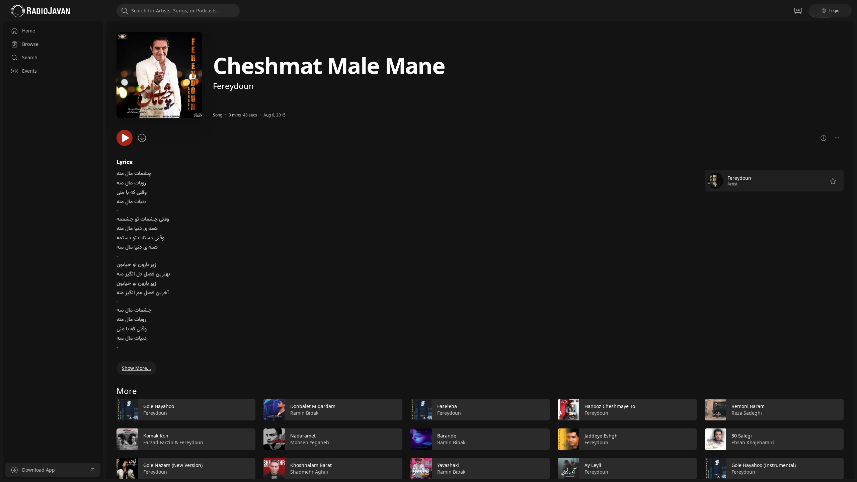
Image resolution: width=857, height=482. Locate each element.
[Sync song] (142, 138)
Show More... (136, 368)
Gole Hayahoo (158, 406)
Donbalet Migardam (312, 406)
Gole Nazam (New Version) (173, 465)
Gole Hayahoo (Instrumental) (763, 465)
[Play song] (124, 138)
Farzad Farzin (158, 442)
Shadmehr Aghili (309, 472)
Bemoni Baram (748, 406)
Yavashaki (448, 465)
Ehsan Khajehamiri (752, 442)
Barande (446, 435)
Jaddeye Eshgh (601, 435)
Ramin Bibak (304, 413)
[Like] (246, 410)
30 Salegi (741, 435)
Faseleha (447, 406)
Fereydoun (233, 85)
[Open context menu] (837, 138)
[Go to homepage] (40, 10)
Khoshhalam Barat (311, 465)
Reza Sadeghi (746, 413)
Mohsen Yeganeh (309, 442)
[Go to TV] (798, 10)
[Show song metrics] (823, 138)
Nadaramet (303, 435)
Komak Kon (155, 435)
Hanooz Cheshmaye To (610, 406)
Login (834, 10)
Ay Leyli (593, 465)
